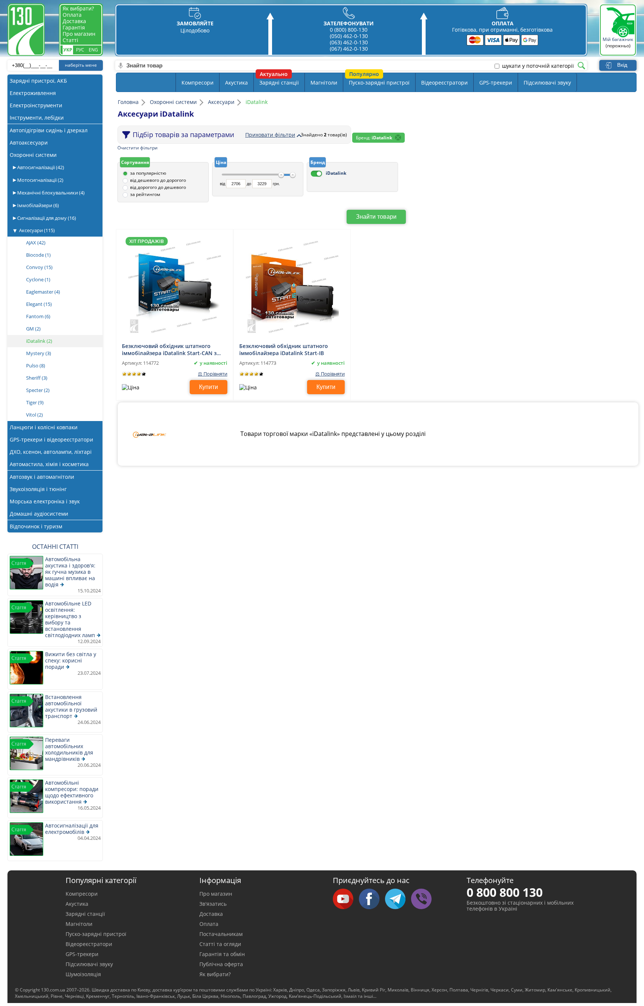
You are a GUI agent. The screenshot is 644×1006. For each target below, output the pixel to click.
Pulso (35, 365)
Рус (80, 50)
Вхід (622, 65)
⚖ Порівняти (212, 374)
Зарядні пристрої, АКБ (38, 80)
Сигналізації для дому (46, 218)
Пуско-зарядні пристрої (379, 82)
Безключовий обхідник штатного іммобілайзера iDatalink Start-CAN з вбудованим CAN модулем (169, 349)
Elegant (39, 304)
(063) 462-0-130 (349, 42)
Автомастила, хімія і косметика (49, 464)
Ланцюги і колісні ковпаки (44, 427)
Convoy (39, 267)
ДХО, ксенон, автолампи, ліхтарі (51, 451)
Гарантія (74, 27)
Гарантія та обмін (222, 954)
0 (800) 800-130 (348, 29)
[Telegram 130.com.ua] (398, 899)
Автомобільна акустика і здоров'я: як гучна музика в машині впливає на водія (70, 572)
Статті (70, 40)
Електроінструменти (36, 105)
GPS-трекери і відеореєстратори (51, 439)
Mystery (38, 353)
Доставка (74, 21)
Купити (208, 387)
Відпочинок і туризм (36, 526)
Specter (38, 390)
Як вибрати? (78, 8)
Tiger (35, 402)
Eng (93, 50)
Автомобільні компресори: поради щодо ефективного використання (71, 792)
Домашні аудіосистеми (39, 513)
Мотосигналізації (39, 180)
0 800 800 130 (505, 892)
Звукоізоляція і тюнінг (38, 489)
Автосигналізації (40, 167)
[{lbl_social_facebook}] (372, 899)
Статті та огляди (220, 944)
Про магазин (79, 33)
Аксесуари (37, 230)
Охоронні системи (33, 154)
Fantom (38, 316)
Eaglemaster (43, 291)
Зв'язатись (213, 903)
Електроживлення (33, 93)
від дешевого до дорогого (158, 180)
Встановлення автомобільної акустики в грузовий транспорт (71, 706)
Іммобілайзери (37, 205)
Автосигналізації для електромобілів (71, 828)
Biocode (38, 255)
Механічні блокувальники (50, 192)
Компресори (197, 82)
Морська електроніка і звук (45, 501)
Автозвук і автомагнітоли (42, 476)
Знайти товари (376, 216)
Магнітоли (323, 82)
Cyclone (38, 279)
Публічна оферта (221, 964)
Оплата (72, 14)
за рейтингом (145, 194)
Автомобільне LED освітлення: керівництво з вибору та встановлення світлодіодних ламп (70, 619)
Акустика (236, 82)
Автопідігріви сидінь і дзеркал (49, 130)
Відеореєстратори (444, 82)
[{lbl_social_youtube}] (346, 899)
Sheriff (36, 377)
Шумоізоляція (83, 974)
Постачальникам (221, 933)
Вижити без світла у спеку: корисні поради (70, 660)
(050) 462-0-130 (349, 36)
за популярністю (148, 173)
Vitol (34, 414)
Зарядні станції (279, 82)
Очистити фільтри (137, 148)
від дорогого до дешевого (158, 187)
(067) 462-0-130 (349, 48)
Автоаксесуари (29, 142)
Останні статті (55, 546)
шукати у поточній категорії (538, 66)
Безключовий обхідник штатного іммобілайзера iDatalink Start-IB (283, 349)
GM (33, 328)
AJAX (35, 242)
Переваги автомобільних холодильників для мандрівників (69, 749)
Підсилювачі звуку (547, 82)
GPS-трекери (495, 82)
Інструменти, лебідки (37, 117)
